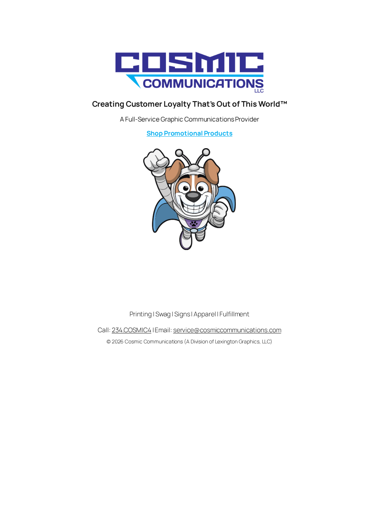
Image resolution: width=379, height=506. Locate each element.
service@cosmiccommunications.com (227, 329)
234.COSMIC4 (131, 329)
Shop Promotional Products (189, 133)
